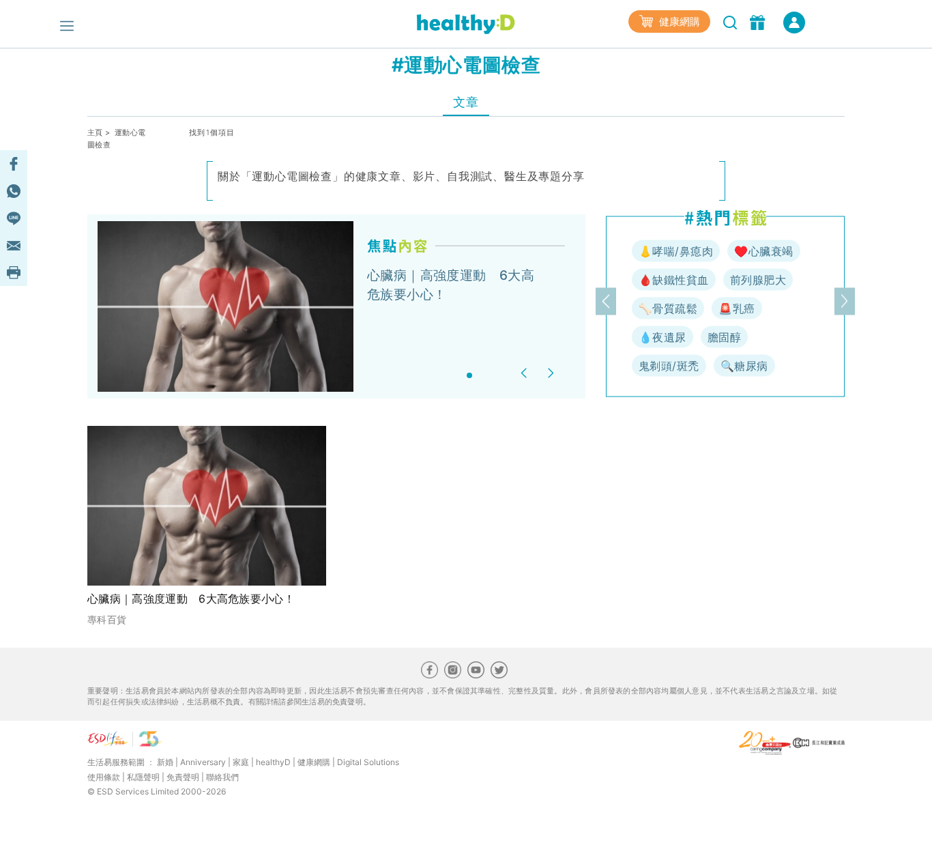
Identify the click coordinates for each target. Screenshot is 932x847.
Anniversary (203, 762)
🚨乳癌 (736, 308)
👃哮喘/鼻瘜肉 (676, 251)
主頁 (95, 132)
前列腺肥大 (758, 280)
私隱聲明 (143, 777)
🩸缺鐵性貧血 (674, 280)
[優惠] (759, 21)
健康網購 (678, 21)
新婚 (165, 762)
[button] (526, 373)
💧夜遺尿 (662, 337)
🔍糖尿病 (744, 366)
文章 (465, 102)
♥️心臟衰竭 (763, 251)
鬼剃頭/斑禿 (669, 366)
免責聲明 (182, 777)
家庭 (241, 762)
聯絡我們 (222, 777)
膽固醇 (724, 337)
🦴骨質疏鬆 (668, 308)
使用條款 (103, 777)
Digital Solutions (368, 762)
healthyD (273, 762)
